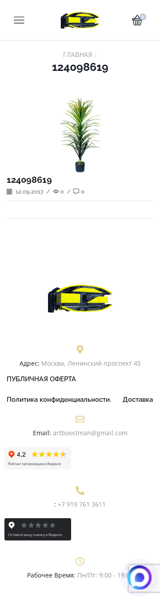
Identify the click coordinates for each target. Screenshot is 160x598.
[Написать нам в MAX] (139, 577)
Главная (77, 54)
